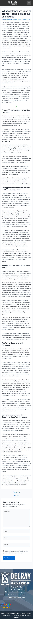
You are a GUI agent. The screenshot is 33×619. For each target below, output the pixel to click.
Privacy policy (16, 600)
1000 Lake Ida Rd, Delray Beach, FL (18, 592)
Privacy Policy (6, 615)
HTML (26, 615)
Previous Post (16, 492)
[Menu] (29, 3)
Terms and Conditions (17, 615)
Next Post (16, 495)
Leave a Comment (7, 19)
